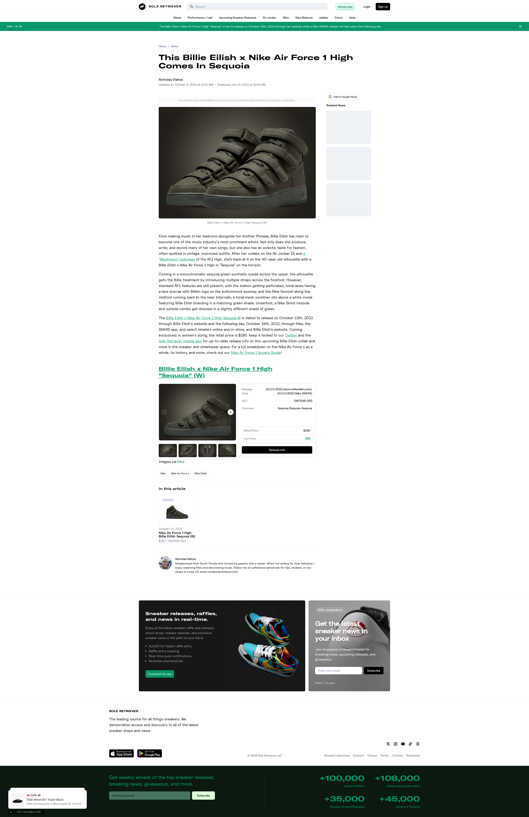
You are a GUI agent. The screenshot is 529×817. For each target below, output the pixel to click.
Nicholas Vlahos (171, 80)
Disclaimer (413, 755)
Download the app (160, 674)
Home (162, 46)
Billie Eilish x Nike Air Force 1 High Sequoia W (203, 318)
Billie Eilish (201, 473)
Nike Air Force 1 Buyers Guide (256, 352)
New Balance (304, 17)
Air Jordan (269, 17)
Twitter (291, 335)
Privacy (372, 755)
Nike (286, 17)
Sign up (383, 6)
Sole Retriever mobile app (180, 341)
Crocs (338, 17)
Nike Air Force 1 (180, 473)
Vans (352, 17)
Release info (277, 450)
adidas (323, 17)
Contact (358, 755)
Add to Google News (345, 96)
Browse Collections (337, 755)
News (177, 17)
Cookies (397, 755)
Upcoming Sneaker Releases (237, 17)
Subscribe (373, 670)
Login (367, 6)
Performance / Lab (200, 17)
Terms (384, 755)
